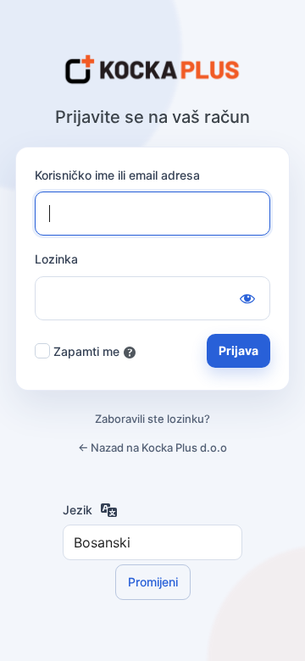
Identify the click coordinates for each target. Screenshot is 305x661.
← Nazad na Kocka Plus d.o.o (152, 447)
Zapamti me (86, 351)
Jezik (77, 510)
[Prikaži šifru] (247, 298)
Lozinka (56, 259)
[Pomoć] (129, 352)
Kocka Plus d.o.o (152, 70)
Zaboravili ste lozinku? (152, 418)
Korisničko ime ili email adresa (117, 175)
